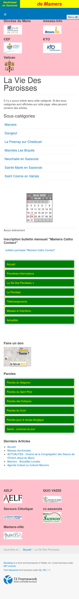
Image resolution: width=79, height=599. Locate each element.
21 (46, 212)
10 (31, 209)
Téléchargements (17, 301)
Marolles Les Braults (20, 150)
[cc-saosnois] (52, 514)
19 (39, 212)
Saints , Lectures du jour (21, 429)
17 (31, 212)
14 (46, 209)
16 (28, 212)
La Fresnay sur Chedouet (23, 141)
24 (31, 216)
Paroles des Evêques (19, 401)
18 (35, 212)
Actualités (12, 320)
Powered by (20, 579)
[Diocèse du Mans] (13, 26)
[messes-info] (52, 26)
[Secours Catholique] (13, 514)
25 (35, 216)
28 (46, 216)
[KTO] (52, 45)
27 (43, 216)
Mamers (11, 124)
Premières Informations (20, 273)
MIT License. (10, 565)
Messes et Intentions (19, 311)
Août (36, 195)
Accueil (11, 264)
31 (31, 220)
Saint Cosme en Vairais (22, 175)
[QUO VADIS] (52, 496)
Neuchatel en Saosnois (22, 158)
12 (39, 209)
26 (39, 216)
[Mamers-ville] (13, 532)
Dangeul (11, 133)
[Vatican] (9, 63)
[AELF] (13, 496)
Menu (71, 17)
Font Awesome (11, 569)
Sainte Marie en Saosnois (23, 167)
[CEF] (13, 45)
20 (43, 212)
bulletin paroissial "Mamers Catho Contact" (30, 250)
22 (50, 212)
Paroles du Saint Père (19, 392)
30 (28, 220)
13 (43, 209)
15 (50, 209)
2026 (43, 195)
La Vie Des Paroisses (19, 283)
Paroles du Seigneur (18, 382)
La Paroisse (14, 292)
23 (28, 216)
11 (35, 209)
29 (50, 216)
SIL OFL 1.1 (45, 569)
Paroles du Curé (16, 410)
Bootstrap (8, 562)
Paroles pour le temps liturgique (25, 420)
